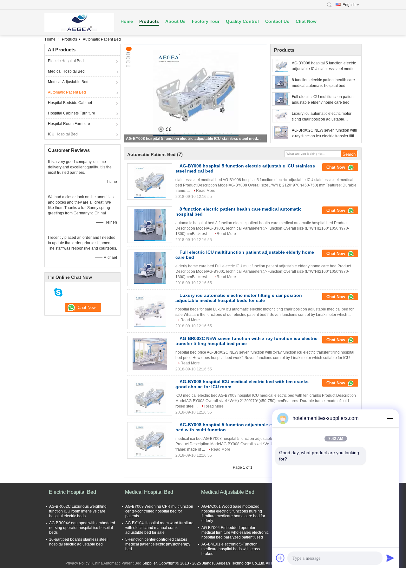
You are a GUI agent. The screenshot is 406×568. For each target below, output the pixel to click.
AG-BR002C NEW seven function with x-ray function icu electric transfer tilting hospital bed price (325, 133)
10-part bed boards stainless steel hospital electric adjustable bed (78, 541)
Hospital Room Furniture (69, 123)
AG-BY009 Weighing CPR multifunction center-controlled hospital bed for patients (159, 511)
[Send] (390, 558)
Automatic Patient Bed (67, 92)
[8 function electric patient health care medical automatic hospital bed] (281, 82)
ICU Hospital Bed (63, 134)
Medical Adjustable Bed (68, 82)
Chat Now (306, 21)
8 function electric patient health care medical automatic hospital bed (323, 83)
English (349, 5)
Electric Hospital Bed (66, 61)
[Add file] (280, 558)
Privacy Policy (77, 563)
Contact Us (277, 21)
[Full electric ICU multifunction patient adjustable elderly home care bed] (281, 99)
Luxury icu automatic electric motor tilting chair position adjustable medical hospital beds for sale (321, 116)
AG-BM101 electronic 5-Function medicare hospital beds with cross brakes (230, 549)
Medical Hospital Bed (66, 71)
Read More (205, 190)
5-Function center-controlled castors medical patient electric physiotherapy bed (157, 544)
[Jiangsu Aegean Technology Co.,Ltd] (79, 22)
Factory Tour (205, 21)
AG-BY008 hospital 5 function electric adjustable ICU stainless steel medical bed (193, 138)
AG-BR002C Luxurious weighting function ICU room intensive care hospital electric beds (78, 511)
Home (127, 21)
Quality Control (242, 21)
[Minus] (390, 418)
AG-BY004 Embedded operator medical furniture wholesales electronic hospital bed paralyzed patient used (235, 532)
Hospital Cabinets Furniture (71, 113)
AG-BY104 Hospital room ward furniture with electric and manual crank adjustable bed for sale (159, 528)
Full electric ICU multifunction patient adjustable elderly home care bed (323, 100)
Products (149, 21)
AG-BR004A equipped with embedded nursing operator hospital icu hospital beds (82, 528)
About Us (175, 21)
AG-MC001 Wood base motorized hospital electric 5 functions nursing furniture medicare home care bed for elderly (233, 513)
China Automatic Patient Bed (116, 563)
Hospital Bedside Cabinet (70, 103)
